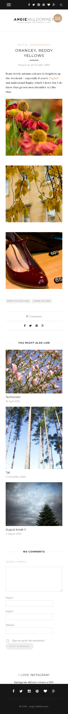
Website (10, 625)
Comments (34, 316)
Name (10, 597)
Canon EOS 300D (42, 301)
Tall (8, 472)
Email (10, 611)
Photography (40, 45)
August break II (16, 529)
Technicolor (13, 397)
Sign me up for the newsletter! (28, 640)
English (54, 78)
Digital (22, 45)
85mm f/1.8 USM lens (18, 301)
